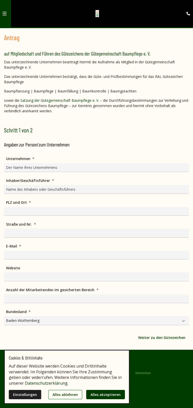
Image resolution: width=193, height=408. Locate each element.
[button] (4, 13)
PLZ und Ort (17, 202)
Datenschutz (143, 373)
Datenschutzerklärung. (46, 383)
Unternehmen (18, 158)
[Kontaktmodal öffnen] (187, 6)
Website (13, 268)
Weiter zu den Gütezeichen (161, 337)
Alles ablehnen (65, 394)
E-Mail (12, 246)
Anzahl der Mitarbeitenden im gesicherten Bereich (50, 289)
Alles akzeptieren (105, 394)
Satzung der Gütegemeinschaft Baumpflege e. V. (59, 100)
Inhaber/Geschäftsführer (28, 180)
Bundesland (17, 311)
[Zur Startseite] (97, 13)
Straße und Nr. (19, 224)
